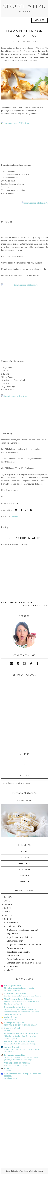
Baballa (8, 1068)
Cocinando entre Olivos (16, 1007)
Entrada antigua (34, 605)
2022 (6, 897)
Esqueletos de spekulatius (18, 952)
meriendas (24, 869)
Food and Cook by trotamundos (20, 1041)
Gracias (7, 1070)
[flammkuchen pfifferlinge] (35, 210)
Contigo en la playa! (14, 1022)
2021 (6, 900)
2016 (6, 919)
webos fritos (10, 1017)
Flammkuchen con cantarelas (20, 959)
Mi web (7, 1030)
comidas (24, 857)
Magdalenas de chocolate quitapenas (24, 944)
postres (24, 881)
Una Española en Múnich (17, 1063)
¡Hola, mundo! (10, 1019)
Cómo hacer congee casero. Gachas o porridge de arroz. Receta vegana (21, 1058)
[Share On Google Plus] (26, 510)
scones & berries (12, 1047)
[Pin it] (31, 510)
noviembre (12, 926)
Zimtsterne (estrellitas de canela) (22, 930)
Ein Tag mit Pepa (12, 985)
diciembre (11, 922)
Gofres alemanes (15, 948)
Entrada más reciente (18, 602)
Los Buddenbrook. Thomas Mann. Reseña (22, 996)
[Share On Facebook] (21, 510)
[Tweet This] (16, 510)
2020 (6, 904)
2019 (6, 908)
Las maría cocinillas (14, 1055)
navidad (24, 875)
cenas (15, 516)
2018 (6, 911)
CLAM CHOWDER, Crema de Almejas (20, 1044)
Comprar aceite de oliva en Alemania (24, 963)
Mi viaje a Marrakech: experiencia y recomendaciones (19, 989)
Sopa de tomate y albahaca (19, 937)
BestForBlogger (37, 1171)
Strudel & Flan (24, 6)
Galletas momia (25, 800)
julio (8, 970)
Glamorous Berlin (15, 941)
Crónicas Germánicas (15, 993)
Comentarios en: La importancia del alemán (22, 1074)
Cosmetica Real (12, 1028)
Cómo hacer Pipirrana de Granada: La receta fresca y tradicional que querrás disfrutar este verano (21, 1011)
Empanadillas (13, 955)
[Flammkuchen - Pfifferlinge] (24, 138)
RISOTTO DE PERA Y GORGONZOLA (20, 1025)
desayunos (24, 863)
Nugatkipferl (12, 933)
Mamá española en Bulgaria (18, 999)
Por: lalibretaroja (11, 1078)
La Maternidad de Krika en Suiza (21, 1033)
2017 (6, 915)
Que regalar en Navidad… (15, 1065)
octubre (10, 966)
